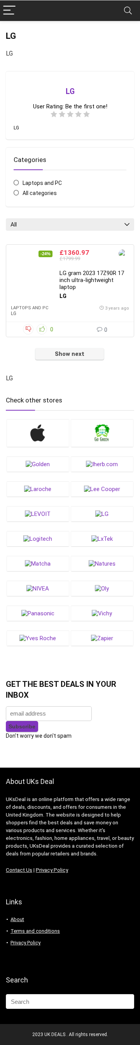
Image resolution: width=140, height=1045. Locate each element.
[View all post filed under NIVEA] (37, 588)
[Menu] (9, 10)
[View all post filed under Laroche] (37, 488)
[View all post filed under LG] (102, 513)
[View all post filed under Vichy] (102, 613)
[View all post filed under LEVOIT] (37, 513)
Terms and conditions (35, 931)
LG (13, 313)
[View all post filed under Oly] (102, 588)
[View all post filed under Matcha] (37, 563)
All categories (40, 193)
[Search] (128, 10)
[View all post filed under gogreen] (102, 433)
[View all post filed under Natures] (102, 563)
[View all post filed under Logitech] (37, 538)
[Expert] (123, 254)
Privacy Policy (52, 870)
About (17, 919)
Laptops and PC (42, 183)
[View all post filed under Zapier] (102, 638)
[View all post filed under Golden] (37, 464)
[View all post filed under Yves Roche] (37, 638)
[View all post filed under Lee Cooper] (102, 488)
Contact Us (19, 870)
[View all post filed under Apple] (37, 433)
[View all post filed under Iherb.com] (102, 464)
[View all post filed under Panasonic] (37, 613)
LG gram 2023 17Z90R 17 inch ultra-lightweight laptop (92, 280)
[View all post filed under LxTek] (102, 538)
